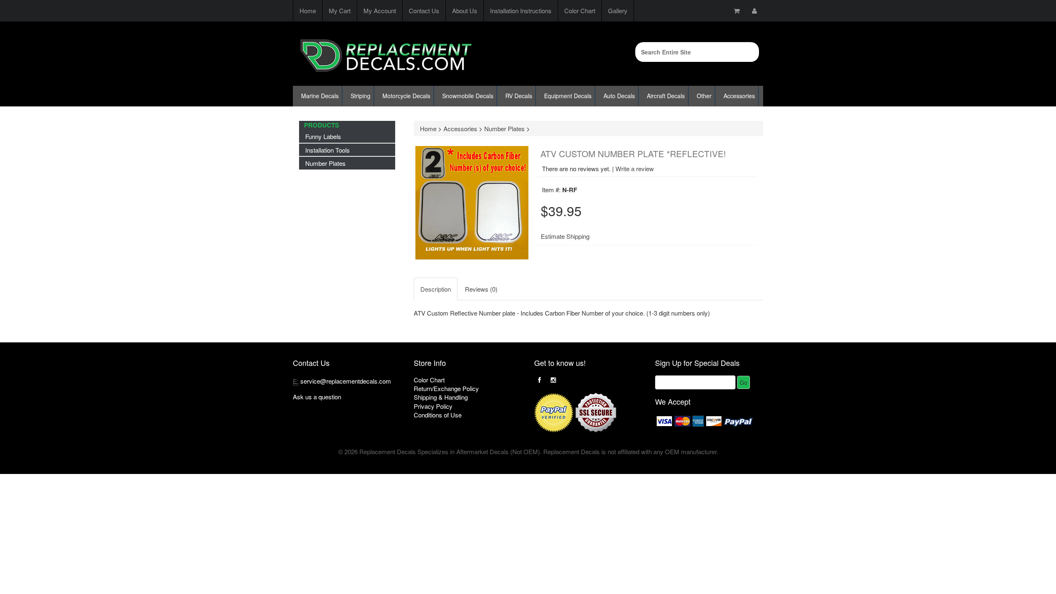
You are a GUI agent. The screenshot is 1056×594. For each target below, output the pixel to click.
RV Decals (518, 96)
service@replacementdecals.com (345, 381)
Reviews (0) (481, 289)
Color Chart (579, 10)
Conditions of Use (438, 414)
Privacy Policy (433, 406)
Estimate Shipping (565, 236)
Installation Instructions (521, 10)
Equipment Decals (568, 96)
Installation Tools (327, 150)
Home (307, 10)
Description (435, 289)
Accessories (739, 96)
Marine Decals (320, 96)
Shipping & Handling (441, 397)
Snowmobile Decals (467, 96)
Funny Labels (323, 136)
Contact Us (424, 10)
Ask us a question (317, 396)
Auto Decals (619, 96)
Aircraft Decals (666, 96)
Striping (360, 96)
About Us (464, 10)
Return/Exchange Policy (446, 388)
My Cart (340, 10)
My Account (379, 10)
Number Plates (325, 163)
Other (704, 96)
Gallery (617, 10)
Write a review (634, 168)
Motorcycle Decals (406, 96)
